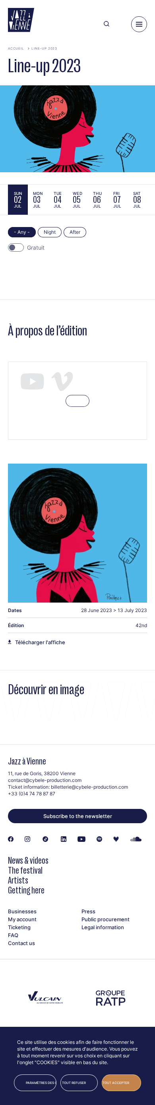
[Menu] (139, 24)
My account (22, 919)
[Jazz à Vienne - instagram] (27, 839)
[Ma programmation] (120, 24)
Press (88, 911)
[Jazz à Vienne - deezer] (116, 839)
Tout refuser (74, 1082)
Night (50, 232)
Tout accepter (116, 1082)
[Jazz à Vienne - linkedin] (63, 839)
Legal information (102, 927)
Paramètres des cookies (41, 1082)
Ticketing (19, 927)
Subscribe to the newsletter (77, 816)
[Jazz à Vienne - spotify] (99, 839)
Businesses (22, 911)
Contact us (21, 943)
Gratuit (36, 247)
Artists (18, 880)
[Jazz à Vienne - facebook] (11, 839)
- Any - (22, 232)
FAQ (13, 935)
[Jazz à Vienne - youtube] (81, 839)
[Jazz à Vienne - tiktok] (45, 839)
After (75, 232)
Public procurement (105, 919)
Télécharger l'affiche (40, 642)
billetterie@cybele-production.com (89, 787)
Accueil (16, 48)
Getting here (26, 890)
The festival (25, 870)
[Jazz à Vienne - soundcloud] (136, 839)
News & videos (28, 860)
